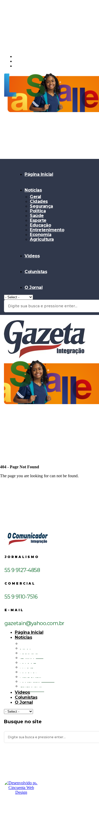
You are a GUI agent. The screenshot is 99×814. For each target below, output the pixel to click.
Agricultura (42, 239)
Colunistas (36, 271)
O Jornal (34, 287)
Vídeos (32, 255)
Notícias (33, 190)
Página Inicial (39, 174)
